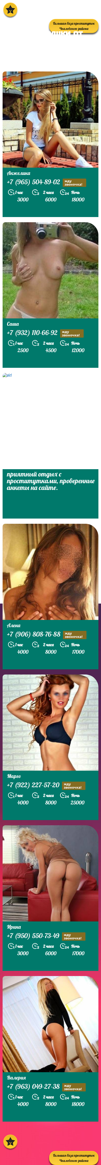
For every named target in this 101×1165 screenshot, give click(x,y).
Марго (14, 776)
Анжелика (18, 173)
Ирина (14, 927)
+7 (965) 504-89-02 (44, 182)
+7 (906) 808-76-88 (45, 635)
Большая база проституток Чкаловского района (74, 1158)
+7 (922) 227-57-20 (44, 785)
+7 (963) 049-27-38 (44, 1087)
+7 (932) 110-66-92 (43, 333)
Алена (13, 625)
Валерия (16, 1077)
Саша (13, 323)
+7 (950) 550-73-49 (44, 936)
